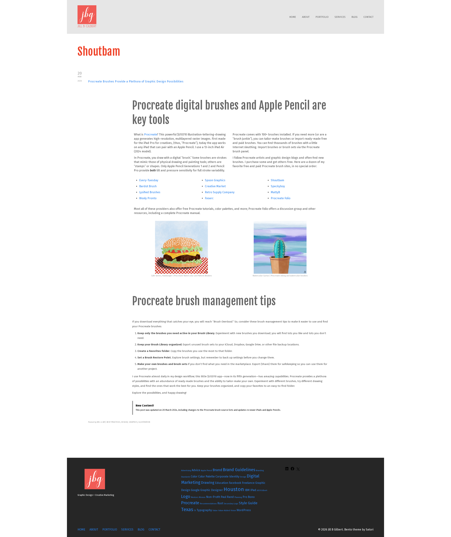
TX (195, 510)
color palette (206, 476)
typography (204, 510)
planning (238, 497)
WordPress (244, 510)
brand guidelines (239, 469)
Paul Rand (227, 497)
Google (195, 490)
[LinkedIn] (287, 469)
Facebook (235, 483)
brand (217, 470)
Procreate (150, 134)
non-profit (213, 497)
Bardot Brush (148, 186)
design (243, 477)
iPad (253, 490)
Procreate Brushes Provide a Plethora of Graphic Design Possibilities (135, 81)
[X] (298, 470)
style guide (248, 503)
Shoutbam (277, 180)
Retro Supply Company (219, 192)
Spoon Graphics (215, 180)
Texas (187, 509)
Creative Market (215, 186)
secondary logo (231, 503)
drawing (207, 482)
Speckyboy (278, 186)
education (221, 483)
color (194, 476)
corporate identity (227, 476)
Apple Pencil (206, 470)
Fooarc (209, 198)
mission (202, 497)
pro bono (249, 497)
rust (220, 503)
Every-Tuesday (148, 180)
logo (185, 496)
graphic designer (211, 490)
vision (233, 510)
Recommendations (208, 503)
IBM (247, 490)
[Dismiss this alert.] (326, 405)
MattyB (275, 192)
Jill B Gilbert (262, 490)
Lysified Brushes (149, 192)
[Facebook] (292, 469)
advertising (186, 470)
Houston (234, 489)
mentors (194, 497)
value (215, 510)
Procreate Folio (280, 198)
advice (196, 470)
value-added (224, 510)
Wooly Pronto (147, 198)
